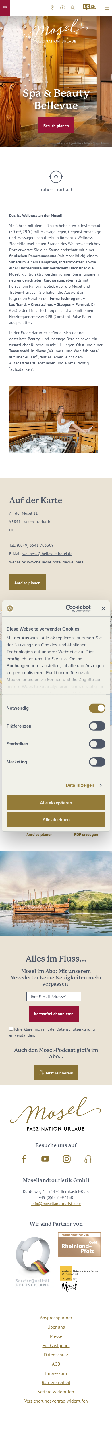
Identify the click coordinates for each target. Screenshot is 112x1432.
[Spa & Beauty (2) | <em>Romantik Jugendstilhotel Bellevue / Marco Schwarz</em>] (53, 419)
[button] (5, 8)
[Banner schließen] (103, 609)
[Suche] (73, 8)
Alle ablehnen (56, 819)
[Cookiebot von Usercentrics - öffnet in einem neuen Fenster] (68, 608)
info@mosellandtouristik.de (56, 1203)
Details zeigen (80, 785)
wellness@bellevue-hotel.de (47, 553)
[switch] (97, 725)
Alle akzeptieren (56, 802)
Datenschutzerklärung (76, 1029)
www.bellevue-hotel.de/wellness (55, 562)
